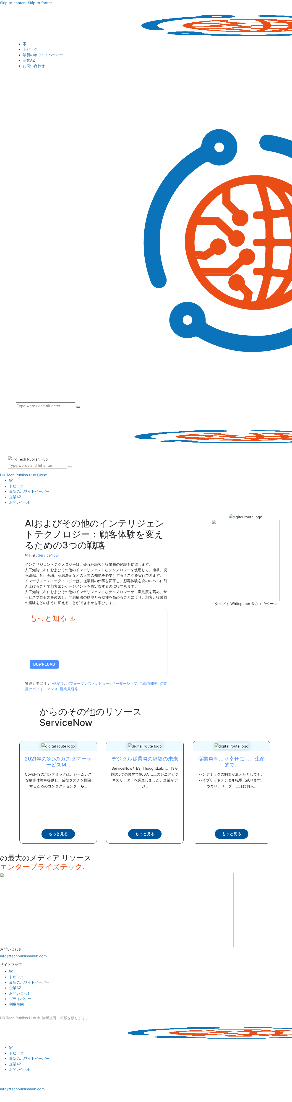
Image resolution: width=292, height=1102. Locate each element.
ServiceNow (48, 555)
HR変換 (58, 683)
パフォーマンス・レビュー (88, 683)
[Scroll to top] (2, 1096)
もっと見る (58, 834)
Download (44, 664)
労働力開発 (148, 683)
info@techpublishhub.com (22, 1089)
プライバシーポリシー (98, 649)
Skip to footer (40, 2)
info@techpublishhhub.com (23, 956)
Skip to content (13, 2)
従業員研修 (69, 689)
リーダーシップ (124, 683)
